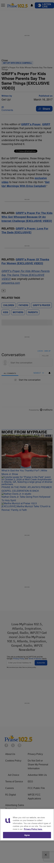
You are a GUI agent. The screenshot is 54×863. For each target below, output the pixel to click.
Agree (27, 835)
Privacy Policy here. (33, 829)
